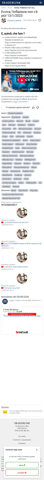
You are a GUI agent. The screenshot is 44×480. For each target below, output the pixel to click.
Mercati (30, 152)
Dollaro (31, 125)
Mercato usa (8, 159)
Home (3, 8)
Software (17, 179)
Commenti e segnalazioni (22, 440)
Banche (20, 121)
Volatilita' (6, 186)
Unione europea (9, 183)
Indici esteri (35, 140)
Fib (19, 132)
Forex (5, 136)
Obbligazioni (30, 159)
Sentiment (7, 179)
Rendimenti (7, 175)
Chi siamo (22, 436)
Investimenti (8, 148)
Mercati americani (10, 156)
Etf (15, 129)
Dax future (23, 190)
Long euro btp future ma (13, 194)
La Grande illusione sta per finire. (16, 222)
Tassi (26, 179)
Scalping (18, 175)
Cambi (35, 121)
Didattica (21, 125)
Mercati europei (25, 129)
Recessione (15, 171)
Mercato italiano (26, 156)
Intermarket (32, 144)
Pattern (27, 163)
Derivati (12, 125)
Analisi (10, 8)
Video (21, 183)
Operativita (7, 163)
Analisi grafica (8, 121)
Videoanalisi (31, 183)
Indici (25, 140)
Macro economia (29, 148)
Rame (34, 167)
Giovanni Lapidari (14, 20)
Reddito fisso (28, 171)
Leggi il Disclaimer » (21, 101)
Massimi (6, 152)
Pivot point (7, 167)
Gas (11, 136)
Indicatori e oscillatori (11, 140)
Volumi (16, 186)
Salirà (22, 465)
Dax (4, 125)
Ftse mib (33, 190)
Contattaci (22, 443)
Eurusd (37, 129)
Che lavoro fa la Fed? (12, 288)
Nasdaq (19, 159)
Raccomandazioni (21, 167)
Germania (20, 136)
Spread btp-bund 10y (11, 198)
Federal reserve (9, 132)
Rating (5, 171)
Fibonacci (27, 132)
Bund (28, 121)
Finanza (37, 132)
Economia (16, 117)
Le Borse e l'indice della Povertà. (16, 267)
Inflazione (20, 144)
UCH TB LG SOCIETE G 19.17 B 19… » (22, 314)
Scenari (28, 175)
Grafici (29, 136)
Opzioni (18, 163)
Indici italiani (8, 144)
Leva (17, 148)
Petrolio (36, 163)
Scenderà (22, 472)
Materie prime (18, 152)
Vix (40, 183)
